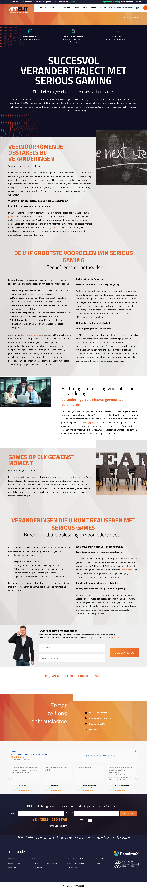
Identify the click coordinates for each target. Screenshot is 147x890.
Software (41, 8)
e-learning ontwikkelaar (30, 335)
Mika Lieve (54, 785)
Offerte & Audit (15, 863)
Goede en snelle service (84, 767)
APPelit (56, 228)
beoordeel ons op (107, 755)
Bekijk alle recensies (93, 755)
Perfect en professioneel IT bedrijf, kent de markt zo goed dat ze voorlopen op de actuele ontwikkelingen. (25, 770)
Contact (12, 859)
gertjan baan (23, 785)
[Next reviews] (137, 777)
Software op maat (74, 868)
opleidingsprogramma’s (92, 422)
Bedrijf (103, 8)
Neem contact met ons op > (131, 2)
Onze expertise (128, 570)
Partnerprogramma (75, 863)
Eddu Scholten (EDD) (122, 785)
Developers (66, 8)
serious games (99, 595)
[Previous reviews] (10, 777)
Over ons (12, 868)
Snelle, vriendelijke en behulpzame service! (55, 769)
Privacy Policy (67, 886)
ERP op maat (37, 868)
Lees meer (74, 2)
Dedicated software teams (44, 863)
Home (125, 17)
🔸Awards (99, 859)
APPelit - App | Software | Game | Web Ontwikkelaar (30, 754)
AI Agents (36, 859)
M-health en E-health (76, 859)
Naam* (14, 813)
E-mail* (69, 813)
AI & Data (54, 8)
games (11, 217)
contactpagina (90, 638)
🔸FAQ (97, 863)
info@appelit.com (58, 826)
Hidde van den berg (89, 785)
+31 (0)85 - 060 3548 (50, 820)
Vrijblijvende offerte (110, 2)
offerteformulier (111, 638)
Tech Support (81, 8)
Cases (93, 8)
